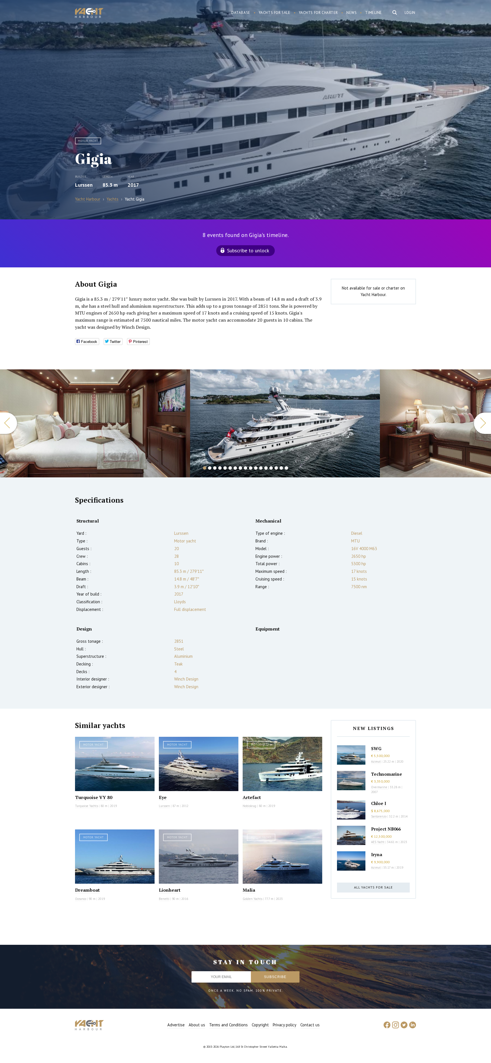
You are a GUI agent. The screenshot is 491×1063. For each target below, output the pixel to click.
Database (240, 12)
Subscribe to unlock (248, 250)
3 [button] (215, 468)
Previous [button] (8, 423)
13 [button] (266, 468)
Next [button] (482, 423)
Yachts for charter (318, 12)
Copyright (260, 1024)
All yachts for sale (373, 887)
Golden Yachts (252, 899)
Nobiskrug (249, 806)
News (351, 12)
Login (410, 12)
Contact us (310, 1024)
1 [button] (204, 468)
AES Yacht (377, 842)
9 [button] (245, 468)
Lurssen (84, 185)
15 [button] (276, 468)
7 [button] (235, 468)
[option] (95, 423)
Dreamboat (87, 890)
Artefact (252, 797)
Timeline (373, 12)
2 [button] (209, 468)
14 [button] (271, 468)
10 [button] (250, 468)
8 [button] (240, 468)
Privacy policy (284, 1024)
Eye (163, 797)
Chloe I (378, 803)
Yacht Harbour (89, 13)
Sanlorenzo (378, 816)
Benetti (164, 899)
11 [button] (255, 468)
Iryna (376, 854)
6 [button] (230, 468)
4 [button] (220, 468)
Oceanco (80, 899)
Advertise (176, 1024)
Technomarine (386, 774)
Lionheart (169, 890)
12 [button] (261, 468)
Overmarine (379, 787)
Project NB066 (386, 829)
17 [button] (286, 468)
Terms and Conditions (228, 1024)
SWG (376, 748)
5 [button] (225, 468)
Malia (249, 890)
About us (197, 1024)
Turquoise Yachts (86, 806)
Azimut (376, 762)
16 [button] (281, 468)
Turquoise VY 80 (93, 797)
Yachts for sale (274, 12)
